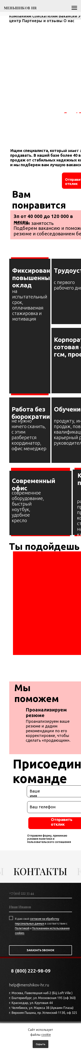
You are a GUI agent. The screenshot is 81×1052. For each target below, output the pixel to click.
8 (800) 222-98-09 (31, 971)
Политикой (22, 928)
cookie (46, 1034)
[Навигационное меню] (74, 8)
